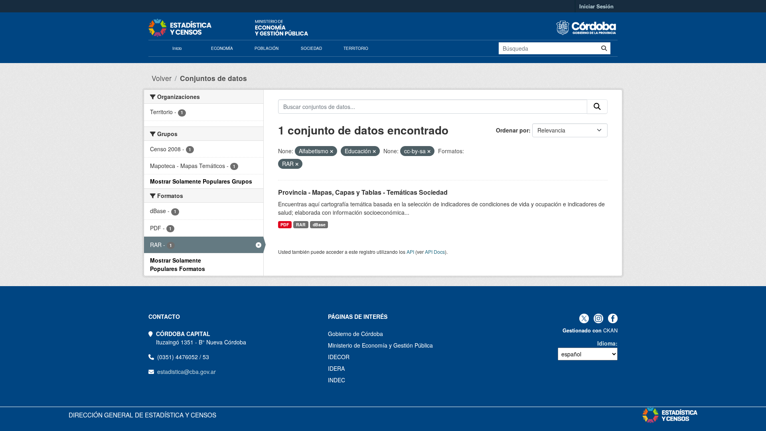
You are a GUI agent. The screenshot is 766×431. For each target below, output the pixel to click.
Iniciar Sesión (596, 6)
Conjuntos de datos (213, 78)
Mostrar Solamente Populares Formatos (177, 264)
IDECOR (338, 357)
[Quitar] (331, 151)
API (410, 251)
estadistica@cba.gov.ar (186, 372)
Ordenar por (512, 130)
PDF (284, 224)
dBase (319, 224)
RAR (301, 224)
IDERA (336, 368)
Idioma (606, 343)
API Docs (435, 251)
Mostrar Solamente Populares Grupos (201, 181)
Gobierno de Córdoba (355, 334)
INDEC (336, 380)
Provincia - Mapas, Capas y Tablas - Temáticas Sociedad (363, 192)
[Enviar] (604, 48)
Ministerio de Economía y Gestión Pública (380, 345)
